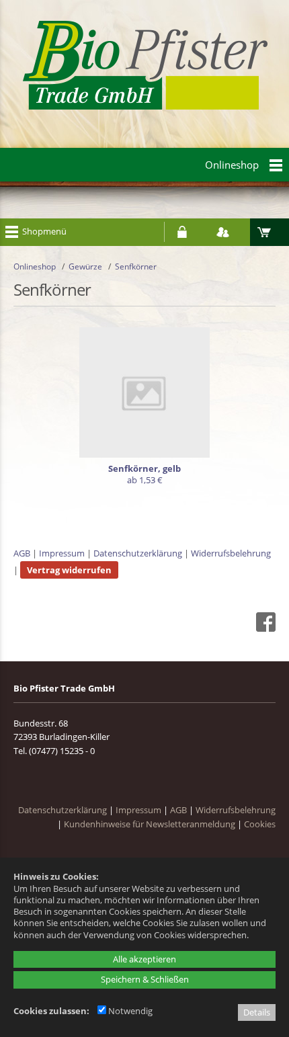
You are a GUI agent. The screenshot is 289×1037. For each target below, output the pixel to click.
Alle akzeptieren (144, 959)
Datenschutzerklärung (137, 553)
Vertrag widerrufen (69, 570)
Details (256, 1012)
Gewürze (85, 266)
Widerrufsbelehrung (231, 553)
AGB (21, 553)
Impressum (62, 553)
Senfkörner (136, 266)
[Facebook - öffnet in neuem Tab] (264, 628)
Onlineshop (34, 266)
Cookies (260, 824)
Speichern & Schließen (145, 979)
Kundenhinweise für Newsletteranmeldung (149, 824)
